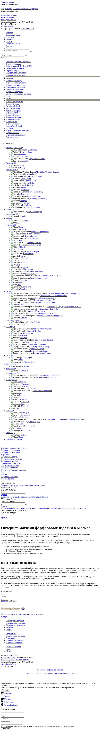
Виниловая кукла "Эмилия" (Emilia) (33, 497)
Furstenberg (26, 179)
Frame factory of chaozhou (44, 302)
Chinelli (22, 247)
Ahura (20, 227)
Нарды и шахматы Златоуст (17, 130)
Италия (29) (11, 225)
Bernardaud (26, 384)
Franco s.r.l (25, 258)
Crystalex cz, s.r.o (33, 422)
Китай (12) (10, 291)
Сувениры (10, 638)
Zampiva (23, 289)
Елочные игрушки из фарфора (18, 62)
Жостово (23, 335)
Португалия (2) (12, 320)
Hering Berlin (29, 183)
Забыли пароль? (5, 601)
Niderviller (25, 406)
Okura (20, 437)
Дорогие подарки (13, 70)
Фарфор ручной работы (42, 353)
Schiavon (23, 280)
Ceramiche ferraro (34, 245)
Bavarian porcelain (34, 176)
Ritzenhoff (25, 190)
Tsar (17, 408)
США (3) (9, 355)
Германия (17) (12, 170)
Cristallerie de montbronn (42, 391)
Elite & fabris (28, 254)
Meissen (22, 187)
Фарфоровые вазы (13, 64)
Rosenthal (24, 194)
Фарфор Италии (12, 104)
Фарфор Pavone (12, 133)
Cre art (20, 249)
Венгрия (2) (11, 163)
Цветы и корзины (13, 647)
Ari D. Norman (31, 150)
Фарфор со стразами (14, 102)
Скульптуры (11, 634)
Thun (19, 428)
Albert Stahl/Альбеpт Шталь (47, 172)
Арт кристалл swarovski (42, 329)
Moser (20, 424)
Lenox (20, 360)
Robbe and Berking (35, 192)
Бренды (9, 48)
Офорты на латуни (36, 349)
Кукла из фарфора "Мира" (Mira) (32, 485)
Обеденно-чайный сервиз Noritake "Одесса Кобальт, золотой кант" (60, 508)
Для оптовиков (12, 137)
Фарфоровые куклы (14, 92)
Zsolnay (22, 167)
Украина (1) (11, 364)
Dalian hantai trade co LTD (44, 300)
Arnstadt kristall (31, 174)
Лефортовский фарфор (41, 346)
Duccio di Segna (32, 251)
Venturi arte (26, 287)
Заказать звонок (7, 2)
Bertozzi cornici (31, 236)
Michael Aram (29, 362)
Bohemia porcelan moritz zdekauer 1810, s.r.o (66, 419)
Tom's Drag (26, 205)
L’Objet (22, 324)
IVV (18, 265)
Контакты (10, 37)
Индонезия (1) (12, 214)
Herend (21, 165)
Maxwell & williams (37, 311)
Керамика (10, 128)
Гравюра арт (28, 333)
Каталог (9, 33)
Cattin (19, 240)
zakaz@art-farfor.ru (8, 20)
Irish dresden (28, 185)
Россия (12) (10, 327)
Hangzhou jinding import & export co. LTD (64, 307)
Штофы (9, 98)
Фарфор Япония (13, 119)
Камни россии (31, 342)
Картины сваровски (38, 344)
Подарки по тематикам (15, 75)
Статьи (9, 42)
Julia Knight (27, 357)
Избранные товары (9, 15)
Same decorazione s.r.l (39, 278)
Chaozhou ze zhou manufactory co (53, 296)
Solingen (23, 201)
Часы (8, 96)
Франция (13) (11, 380)
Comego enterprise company (46, 298)
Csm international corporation (47, 375)
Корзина (7, 699)
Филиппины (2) (12, 373)
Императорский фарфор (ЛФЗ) (19, 66)
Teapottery (25, 161)
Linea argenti (28, 269)
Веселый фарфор (34, 331)
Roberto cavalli (30, 274)
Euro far (22, 256)
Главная (7, 693)
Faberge (22, 395)
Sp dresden (25, 203)
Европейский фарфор (15, 126)
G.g (17, 260)
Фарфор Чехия (12, 113)
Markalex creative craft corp (45, 377)
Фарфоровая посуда (14, 81)
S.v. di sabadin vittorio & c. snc (49, 276)
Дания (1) (10, 209)
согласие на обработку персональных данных (55, 726)
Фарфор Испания (13, 115)
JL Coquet (25, 402)
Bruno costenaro (32, 238)
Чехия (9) (10, 411)
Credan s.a (25, 220)
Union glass (26, 430)
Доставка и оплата (13, 35)
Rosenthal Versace (34, 196)
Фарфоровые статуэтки (15, 85)
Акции (9, 46)
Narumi (22, 216)
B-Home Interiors (33, 234)
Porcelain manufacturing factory (50, 315)
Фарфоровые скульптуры (16, 83)
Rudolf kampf (29, 426)
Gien (18, 397)
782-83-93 (7, 26)
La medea (24, 267)
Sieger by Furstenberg (38, 198)
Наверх (4, 616)
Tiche (19, 285)
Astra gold (25, 413)
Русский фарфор (13, 108)
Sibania (21, 282)
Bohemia (23, 417)
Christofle (24, 386)
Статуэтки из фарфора (15, 636)
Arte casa (23, 229)
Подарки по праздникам (16, 73)
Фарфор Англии (13, 124)
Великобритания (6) (14, 148)
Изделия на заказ (13, 44)
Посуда (9, 630)
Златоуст (23, 338)
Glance (21, 304)
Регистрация (4, 600)
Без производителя (14, 439)
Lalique (22, 404)
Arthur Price (27, 152)
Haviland (23, 399)
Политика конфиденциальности (50, 670)
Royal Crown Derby (37, 159)
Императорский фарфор (43, 340)
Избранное (8, 702)
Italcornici (24, 262)
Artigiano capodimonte (40, 232)
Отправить (6, 729)
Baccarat (23, 382)
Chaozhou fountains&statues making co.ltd (63, 293)
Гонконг (23, 318)
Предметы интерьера (15, 89)
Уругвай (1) (11, 369)
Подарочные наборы (39, 351)
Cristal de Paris (30, 388)
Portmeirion (26, 156)
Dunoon (22, 154)
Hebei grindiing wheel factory (47, 309)
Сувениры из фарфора (15, 87)
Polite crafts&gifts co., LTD (45, 313)
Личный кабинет (11, 705)
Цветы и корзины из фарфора (18, 94)
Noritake (23, 435)
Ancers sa (24, 371)
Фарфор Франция (13, 117)
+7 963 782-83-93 (8, 660)
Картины (10, 78)
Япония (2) (10, 433)
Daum (20, 393)
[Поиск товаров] (31, 51)
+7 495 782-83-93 (8, 657)
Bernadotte (25, 415)
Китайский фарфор (14, 106)
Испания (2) (11, 218)
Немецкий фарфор (13, 110)
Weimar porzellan (33, 207)
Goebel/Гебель (30, 181)
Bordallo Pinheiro (33, 322)
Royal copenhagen (34, 212)
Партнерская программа (16, 135)
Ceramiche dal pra (34, 243)
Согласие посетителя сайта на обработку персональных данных (50, 673)
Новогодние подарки (15, 68)
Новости (9, 39)
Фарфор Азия (11, 122)
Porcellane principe (35, 271)
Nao (17, 223)
